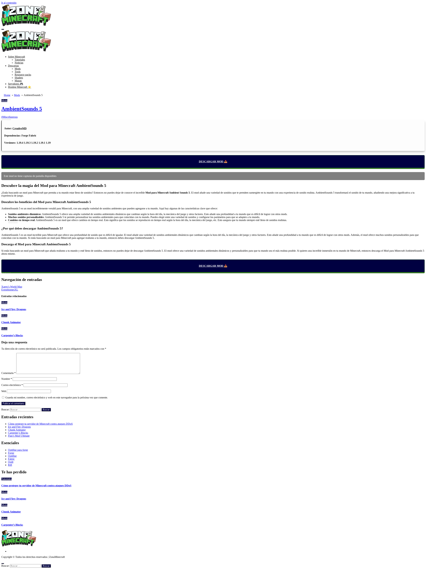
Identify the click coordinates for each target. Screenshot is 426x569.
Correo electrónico (12, 385)
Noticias (19, 62)
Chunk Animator (11, 322)
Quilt (10, 461)
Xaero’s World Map (11, 286)
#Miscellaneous (9, 116)
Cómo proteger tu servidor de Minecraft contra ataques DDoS (40, 423)
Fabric (11, 458)
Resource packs (23, 74)
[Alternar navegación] (2, 29)
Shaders (19, 77)
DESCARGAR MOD (211, 161)
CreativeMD (19, 128)
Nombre (6, 378)
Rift (10, 464)
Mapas (18, 80)
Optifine (12, 456)
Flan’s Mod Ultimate (19, 435)
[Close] (2, 563)
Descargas (13, 65)
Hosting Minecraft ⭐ (19, 87)
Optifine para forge (18, 450)
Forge (11, 453)
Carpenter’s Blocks (12, 335)
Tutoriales (20, 59)
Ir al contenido (8, 2)
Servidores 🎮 (15, 83)
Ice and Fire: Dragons (13, 309)
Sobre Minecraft (16, 56)
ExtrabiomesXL (9, 289)
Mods (18, 68)
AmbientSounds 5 (21, 109)
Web (3, 391)
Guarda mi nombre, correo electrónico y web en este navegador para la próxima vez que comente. (56, 397)
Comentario (8, 373)
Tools (17, 71)
